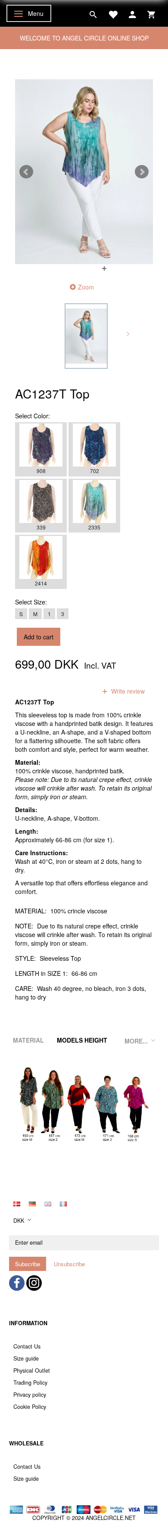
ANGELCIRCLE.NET (111, 1518)
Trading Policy (30, 1382)
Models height (82, 1040)
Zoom (86, 287)
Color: (32, 415)
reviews (75, 691)
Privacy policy (29, 1394)
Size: (31, 602)
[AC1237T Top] (84, 172)
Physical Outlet (31, 1370)
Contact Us (26, 1346)
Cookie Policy (29, 1407)
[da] (17, 1202)
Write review (127, 691)
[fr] (63, 1202)
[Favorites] (113, 13)
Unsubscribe (69, 1264)
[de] (32, 1202)
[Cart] (151, 13)
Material (28, 1040)
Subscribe (27, 1264)
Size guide (26, 1358)
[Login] (132, 13)
